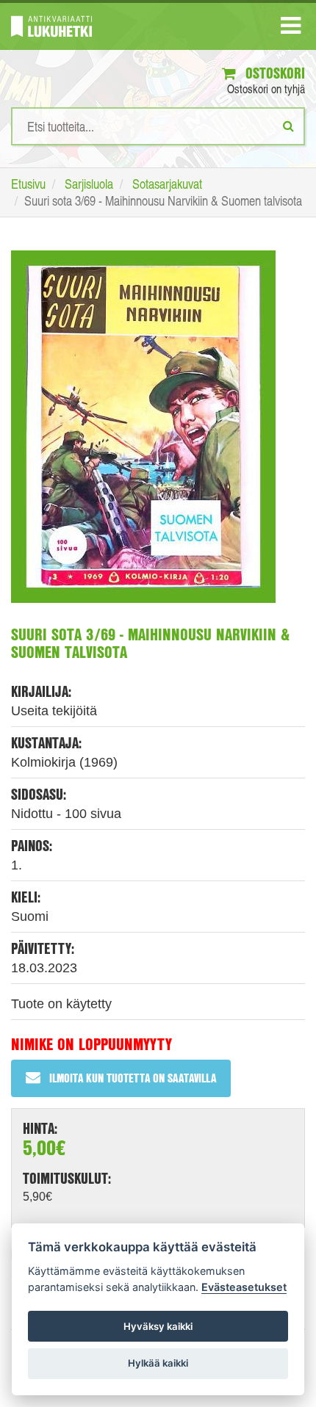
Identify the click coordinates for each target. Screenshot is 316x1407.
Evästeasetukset (244, 1287)
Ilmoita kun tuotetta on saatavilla (132, 1077)
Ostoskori (273, 73)
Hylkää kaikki (158, 1363)
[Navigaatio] (290, 29)
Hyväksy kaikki (158, 1326)
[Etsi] (288, 125)
